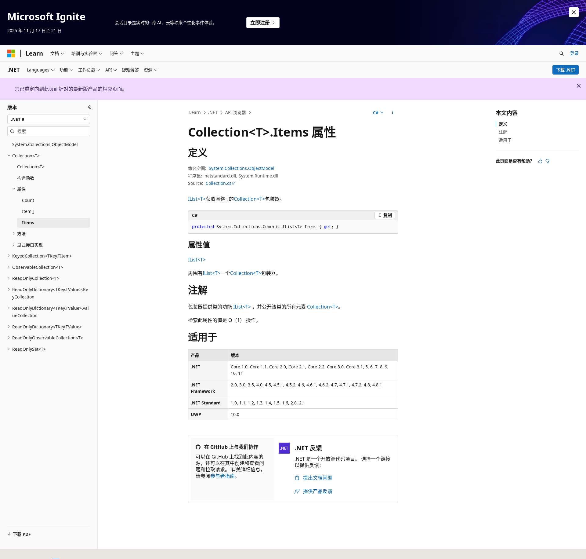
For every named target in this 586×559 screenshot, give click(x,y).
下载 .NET (565, 70)
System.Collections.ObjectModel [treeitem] (45, 144)
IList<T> (197, 198)
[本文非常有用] (540, 161)
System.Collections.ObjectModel (241, 168)
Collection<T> (249, 198)
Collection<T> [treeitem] (31, 167)
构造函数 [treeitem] (25, 178)
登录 (574, 53)
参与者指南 (222, 476)
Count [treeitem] (28, 200)
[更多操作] (392, 113)
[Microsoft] (11, 53)
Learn (195, 112)
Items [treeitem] (28, 222)
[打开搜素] (561, 53)
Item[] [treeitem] (28, 211)
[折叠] (89, 107)
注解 (503, 132)
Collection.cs (218, 183)
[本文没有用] (547, 161)
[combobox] (48, 119)
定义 (503, 124)
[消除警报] (574, 12)
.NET (213, 112)
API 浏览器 (235, 112)
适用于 (505, 140)
